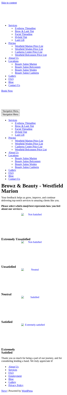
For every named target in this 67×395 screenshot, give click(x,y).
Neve (4, 390)
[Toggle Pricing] (57, 138)
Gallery (12, 76)
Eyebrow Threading (25, 28)
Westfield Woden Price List (29, 49)
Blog (10, 82)
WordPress (27, 390)
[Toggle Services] (57, 120)
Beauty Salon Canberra (27, 72)
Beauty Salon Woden (26, 70)
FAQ (11, 79)
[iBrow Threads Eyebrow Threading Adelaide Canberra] (16, 19)
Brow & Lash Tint (24, 31)
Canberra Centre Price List (28, 52)
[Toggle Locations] (57, 155)
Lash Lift (19, 40)
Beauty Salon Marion (26, 64)
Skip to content (9, 2)
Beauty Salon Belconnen (27, 67)
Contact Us (14, 85)
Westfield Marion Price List (29, 46)
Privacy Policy (15, 385)
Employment (15, 376)
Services (12, 369)
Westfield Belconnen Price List (31, 55)
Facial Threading (23, 34)
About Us (13, 58)
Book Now (7, 90)
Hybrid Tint (21, 37)
